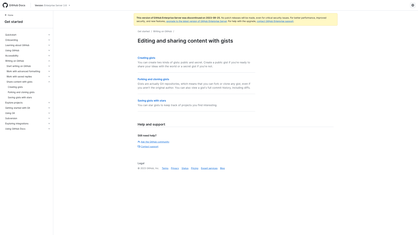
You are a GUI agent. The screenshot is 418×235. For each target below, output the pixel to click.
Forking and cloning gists (153, 79)
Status (185, 168)
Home (10, 15)
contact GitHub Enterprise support (275, 21)
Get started (14, 22)
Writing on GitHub (162, 31)
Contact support (149, 146)
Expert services (209, 168)
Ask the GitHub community (155, 141)
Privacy (175, 168)
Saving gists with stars (152, 100)
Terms (165, 168)
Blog (222, 168)
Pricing (194, 168)
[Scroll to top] (411, 228)
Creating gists (146, 57)
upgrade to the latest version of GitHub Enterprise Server (196, 21)
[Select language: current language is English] (412, 5)
